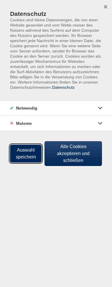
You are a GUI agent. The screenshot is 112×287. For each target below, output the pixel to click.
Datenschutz (63, 87)
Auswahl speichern (26, 153)
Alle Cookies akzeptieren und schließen (73, 153)
